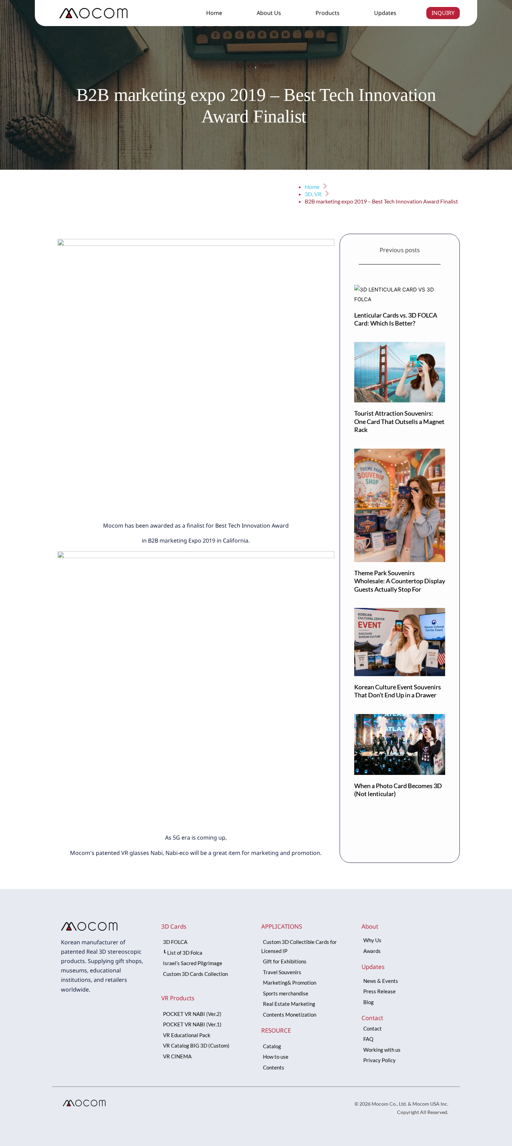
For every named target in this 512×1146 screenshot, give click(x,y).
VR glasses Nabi (142, 853)
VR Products (177, 998)
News (267, 65)
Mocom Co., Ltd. (389, 1104)
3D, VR (245, 65)
